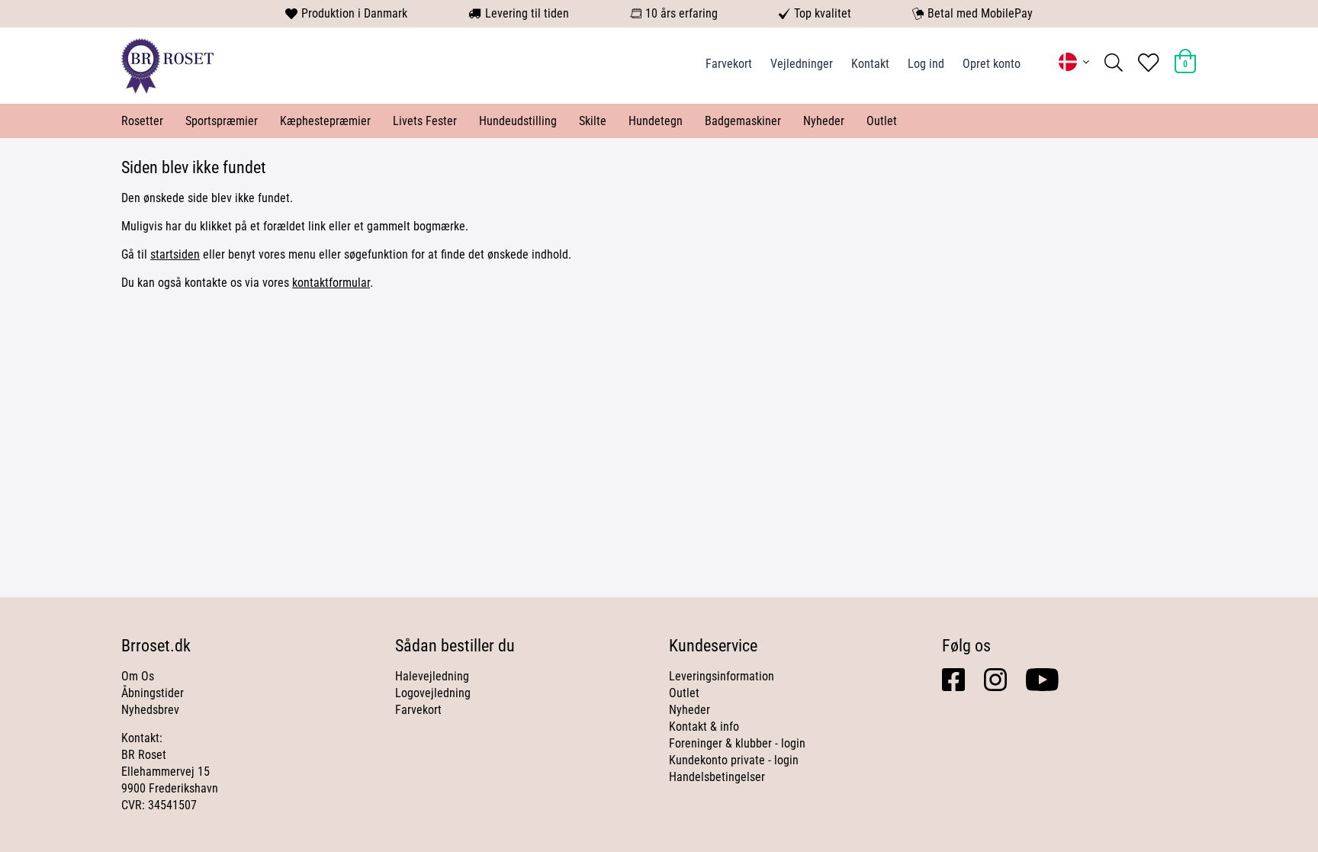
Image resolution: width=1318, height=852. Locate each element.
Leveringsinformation (721, 676)
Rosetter (142, 121)
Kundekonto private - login (734, 760)
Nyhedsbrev (150, 709)
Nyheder (823, 121)
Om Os (137, 676)
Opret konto (992, 63)
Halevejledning (432, 676)
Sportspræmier (221, 121)
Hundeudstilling (518, 121)
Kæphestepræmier (325, 121)
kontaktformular (331, 282)
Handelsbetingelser (717, 777)
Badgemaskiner (743, 121)
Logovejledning (433, 693)
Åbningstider (152, 693)
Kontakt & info (704, 726)
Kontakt (870, 63)
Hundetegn (655, 121)
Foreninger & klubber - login (737, 743)
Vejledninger (801, 63)
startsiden (175, 254)
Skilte (592, 121)
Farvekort (729, 63)
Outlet (881, 121)
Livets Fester (425, 121)
